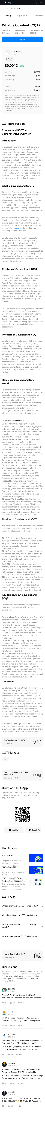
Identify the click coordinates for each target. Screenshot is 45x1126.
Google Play (36, 830)
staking (16, 228)
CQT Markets (22, 16)
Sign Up (22, 39)
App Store (15, 830)
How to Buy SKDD (9, 867)
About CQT (7, 16)
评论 (6, 1003)
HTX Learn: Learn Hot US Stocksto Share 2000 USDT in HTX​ (13, 881)
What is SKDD (7, 855)
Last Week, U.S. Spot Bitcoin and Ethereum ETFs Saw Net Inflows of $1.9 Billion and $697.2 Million (22, 1043)
